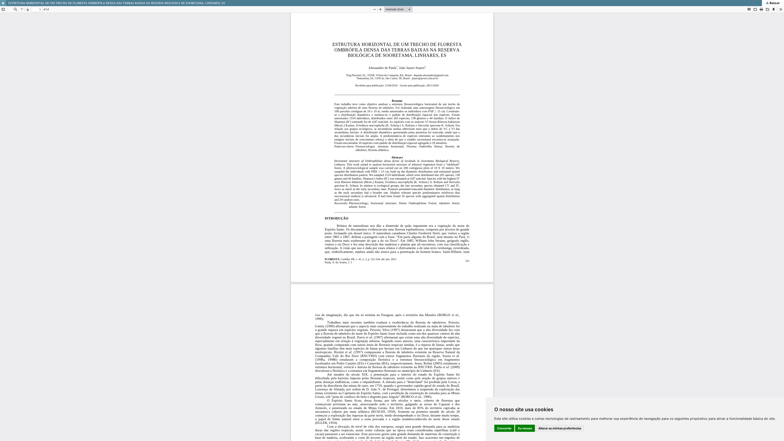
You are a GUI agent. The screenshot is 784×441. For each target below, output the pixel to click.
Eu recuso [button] (525, 428)
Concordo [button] (504, 428)
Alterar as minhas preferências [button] (559, 428)
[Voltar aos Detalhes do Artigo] (3, 3)
